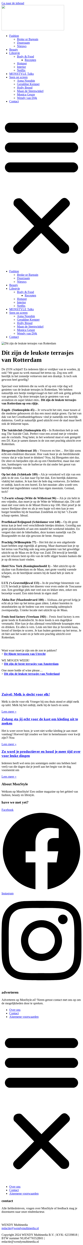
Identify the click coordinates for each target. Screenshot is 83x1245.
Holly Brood (24, 87)
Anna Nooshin (26, 80)
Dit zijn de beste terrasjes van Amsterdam (31, 663)
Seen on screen (18, 77)
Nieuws (21, 46)
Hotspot (22, 63)
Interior (21, 66)
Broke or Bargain (27, 39)
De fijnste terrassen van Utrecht (25, 653)
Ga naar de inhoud (13, 3)
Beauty (13, 49)
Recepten (30, 60)
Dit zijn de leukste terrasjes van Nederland (32, 673)
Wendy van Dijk (27, 98)
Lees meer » (9, 711)
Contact (14, 101)
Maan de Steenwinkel (30, 91)
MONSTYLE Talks (21, 73)
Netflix (21, 70)
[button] (41, 186)
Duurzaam (23, 42)
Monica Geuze (26, 94)
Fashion (14, 35)
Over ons (14, 1009)
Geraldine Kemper (28, 84)
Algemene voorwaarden (24, 1016)
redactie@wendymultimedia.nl (20, 1228)
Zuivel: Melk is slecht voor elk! (26, 694)
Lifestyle (14, 53)
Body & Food (25, 56)
